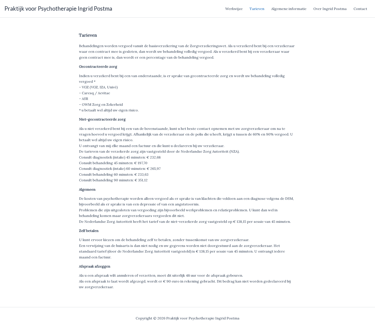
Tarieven (257, 9)
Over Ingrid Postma (330, 9)
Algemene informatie (288, 9)
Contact (360, 9)
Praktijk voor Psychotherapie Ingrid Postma (58, 8)
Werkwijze (234, 9)
